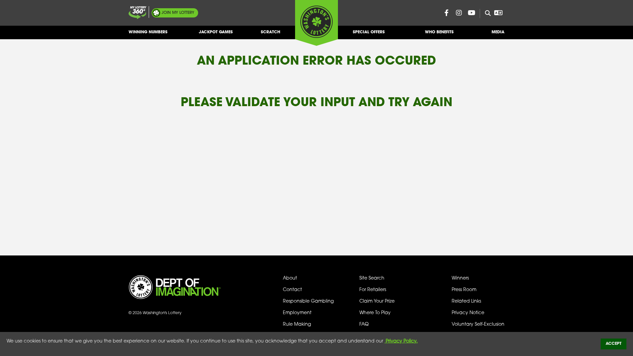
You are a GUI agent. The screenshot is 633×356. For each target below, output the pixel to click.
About (290, 278)
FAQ (364, 324)
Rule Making (297, 324)
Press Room (464, 289)
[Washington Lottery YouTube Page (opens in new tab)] (471, 12)
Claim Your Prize (377, 301)
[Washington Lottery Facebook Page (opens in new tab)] (446, 12)
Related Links (466, 301)
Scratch (270, 32)
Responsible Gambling (308, 301)
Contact (292, 289)
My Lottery (178, 13)
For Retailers (372, 289)
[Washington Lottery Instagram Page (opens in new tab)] (459, 12)
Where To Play (375, 313)
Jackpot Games (216, 32)
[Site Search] (485, 13)
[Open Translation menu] (498, 12)
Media (498, 32)
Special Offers (369, 32)
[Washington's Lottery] (316, 22)
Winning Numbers (148, 32)
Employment (297, 313)
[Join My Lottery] (137, 12)
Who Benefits (439, 32)
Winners (460, 278)
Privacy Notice (468, 313)
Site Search (371, 278)
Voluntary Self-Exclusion (478, 324)
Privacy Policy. (401, 341)
